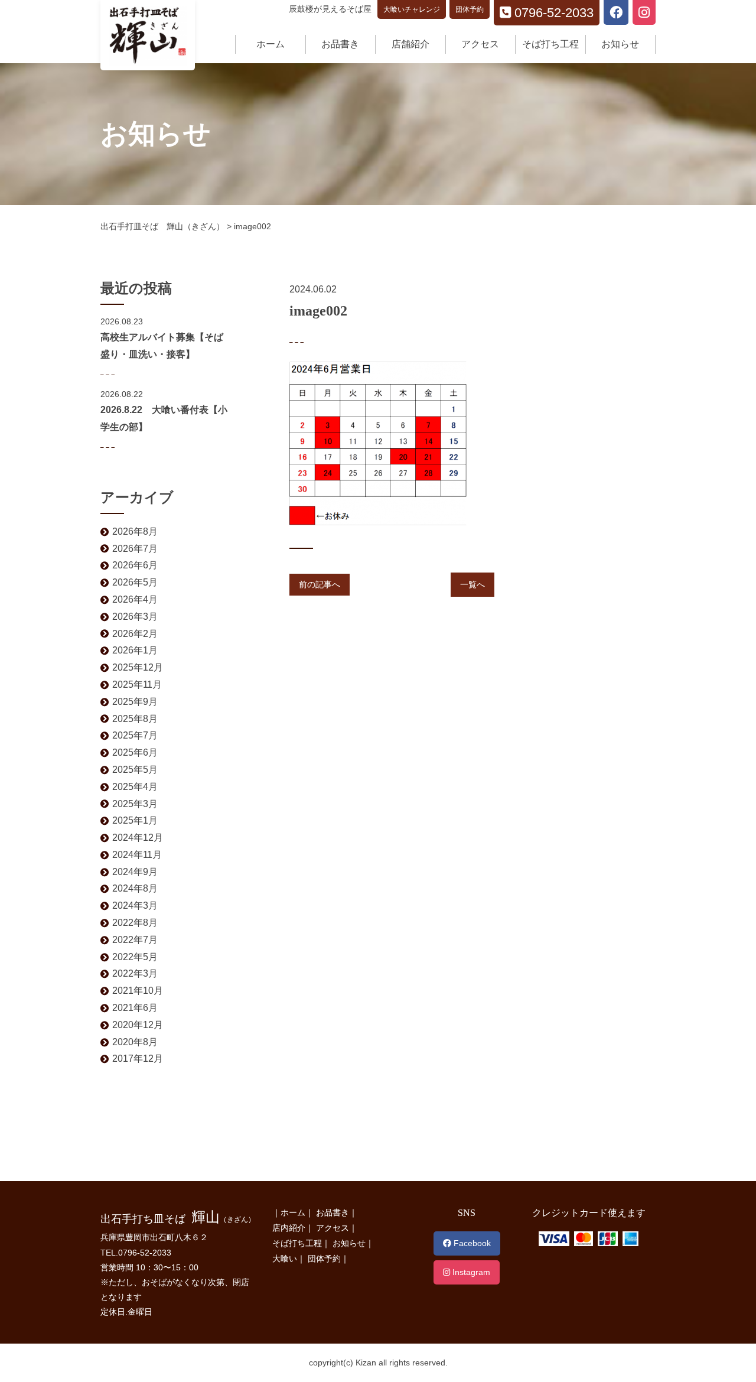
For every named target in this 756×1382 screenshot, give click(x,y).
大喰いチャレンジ (411, 9)
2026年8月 (135, 531)
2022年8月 (135, 923)
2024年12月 (137, 838)
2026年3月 (135, 617)
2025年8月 (135, 719)
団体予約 (469, 9)
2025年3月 (135, 804)
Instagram (470, 1272)
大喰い (284, 1258)
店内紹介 (288, 1228)
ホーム (270, 44)
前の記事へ (319, 584)
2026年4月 (135, 599)
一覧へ (472, 584)
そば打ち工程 (550, 44)
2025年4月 (135, 787)
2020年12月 (137, 1025)
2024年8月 (135, 888)
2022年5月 (135, 957)
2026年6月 (135, 565)
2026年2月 (135, 634)
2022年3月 (135, 973)
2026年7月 (135, 549)
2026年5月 (135, 582)
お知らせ (620, 44)
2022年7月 (135, 940)
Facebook (471, 1243)
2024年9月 (135, 872)
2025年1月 (135, 820)
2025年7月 (135, 735)
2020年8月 (135, 1042)
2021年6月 (135, 1008)
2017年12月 (137, 1058)
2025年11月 (137, 684)
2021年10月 (137, 991)
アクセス (480, 44)
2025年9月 (135, 702)
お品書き (340, 44)
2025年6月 (135, 752)
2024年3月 (135, 905)
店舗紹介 (410, 44)
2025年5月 (135, 770)
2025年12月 (137, 667)
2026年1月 (135, 650)
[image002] (378, 368)
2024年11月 (137, 855)
